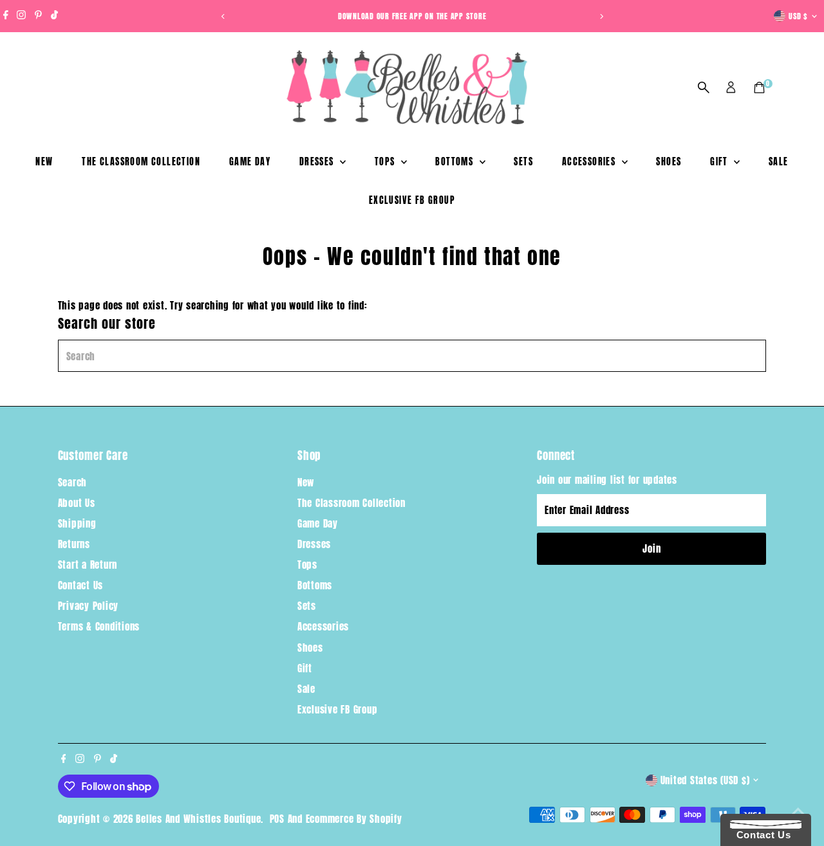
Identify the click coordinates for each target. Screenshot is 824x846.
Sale (779, 162)
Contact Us (81, 585)
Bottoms (455, 162)
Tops (386, 162)
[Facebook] (6, 16)
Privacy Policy (88, 605)
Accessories (590, 162)
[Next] (600, 16)
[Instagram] (21, 16)
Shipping (77, 523)
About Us (76, 502)
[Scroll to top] (798, 810)
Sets (523, 162)
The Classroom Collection (141, 162)
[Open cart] (759, 87)
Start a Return (88, 564)
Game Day (249, 162)
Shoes (668, 162)
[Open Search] (703, 87)
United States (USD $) (705, 780)
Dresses (318, 162)
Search (73, 482)
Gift (720, 162)
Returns (74, 544)
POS (277, 818)
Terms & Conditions (99, 626)
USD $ (798, 16)
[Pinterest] (38, 16)
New (44, 162)
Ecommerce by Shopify (354, 818)
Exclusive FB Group (412, 200)
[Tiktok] (54, 16)
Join (651, 548)
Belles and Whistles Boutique (198, 818)
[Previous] (223, 16)
